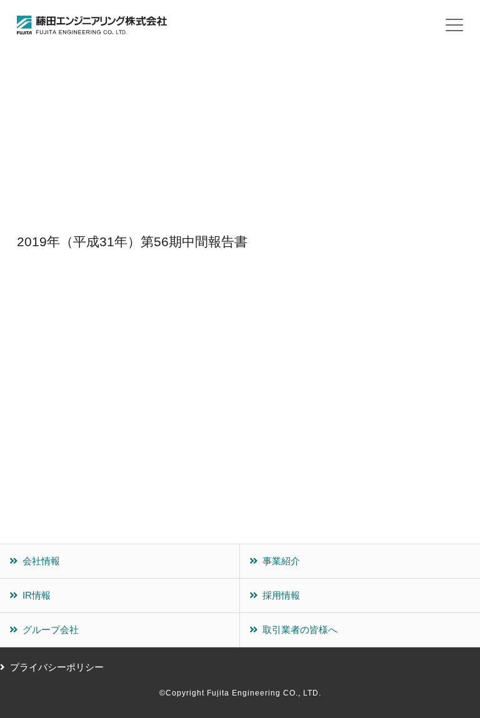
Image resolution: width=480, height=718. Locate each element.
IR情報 (36, 595)
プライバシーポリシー (57, 667)
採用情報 (281, 595)
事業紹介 (281, 561)
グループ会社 (50, 629)
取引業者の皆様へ (300, 629)
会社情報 (41, 561)
